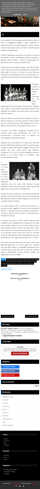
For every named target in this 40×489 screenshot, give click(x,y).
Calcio (5, 459)
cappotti (15, 208)
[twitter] (19, 486)
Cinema (6, 455)
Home (6, 439)
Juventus (6, 406)
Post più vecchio (31, 316)
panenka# (5, 263)
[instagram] (23, 486)
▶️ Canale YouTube (8, 375)
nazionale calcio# (30, 261)
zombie (6, 400)
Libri (5, 443)
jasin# (13, 261)
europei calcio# (34, 259)
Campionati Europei (15, 43)
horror (5, 403)
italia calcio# (6, 261)
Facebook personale (10, 469)
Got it (25, 14)
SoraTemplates (15, 483)
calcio (5, 409)
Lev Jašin (17, 254)
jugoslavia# (20, 261)
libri (4, 422)
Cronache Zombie (9, 472)
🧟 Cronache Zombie (8, 367)
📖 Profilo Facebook (8, 371)
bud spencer (8, 419)
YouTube (6, 474)
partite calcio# (14, 263)
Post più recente (7, 316)
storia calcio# (25, 263)
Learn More (17, 14)
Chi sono (6, 441)
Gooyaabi (34, 483)
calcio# (9, 259)
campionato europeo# (20, 259)
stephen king (8, 397)
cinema (6, 416)
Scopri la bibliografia (20, 353)
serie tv (6, 413)
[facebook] (16, 486)
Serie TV (6, 457)
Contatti (6, 445)
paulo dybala (8, 425)
